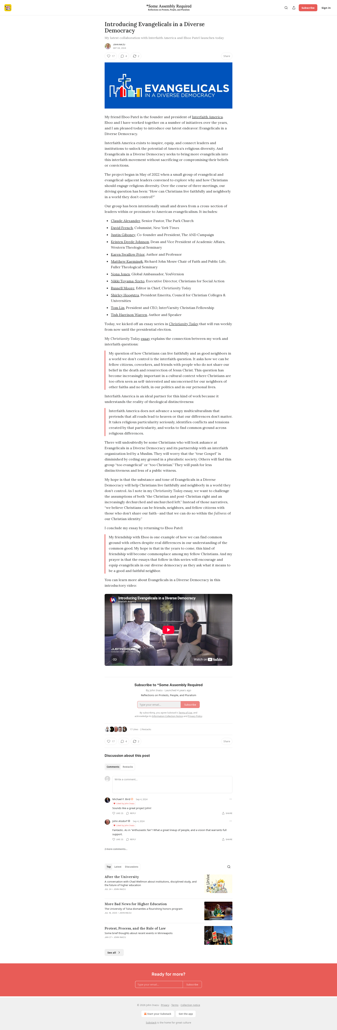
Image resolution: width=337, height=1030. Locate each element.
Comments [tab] (113, 766)
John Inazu (119, 44)
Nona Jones (120, 274)
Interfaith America (207, 117)
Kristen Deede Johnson (130, 242)
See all (111, 952)
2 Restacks (145, 729)
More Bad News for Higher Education (136, 904)
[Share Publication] (293, 7)
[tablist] (120, 766)
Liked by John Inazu (125, 803)
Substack (151, 1022)
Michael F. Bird (121, 799)
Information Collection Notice (167, 716)
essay (145, 338)
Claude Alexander (125, 220)
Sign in (326, 7)
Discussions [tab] (131, 866)
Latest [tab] (117, 866)
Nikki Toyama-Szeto (127, 281)
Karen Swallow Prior (128, 254)
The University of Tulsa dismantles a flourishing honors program (144, 908)
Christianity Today (183, 324)
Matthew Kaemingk (127, 261)
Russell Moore (122, 288)
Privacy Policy (195, 716)
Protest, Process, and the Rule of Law (135, 928)
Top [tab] (109, 866)
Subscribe (308, 7)
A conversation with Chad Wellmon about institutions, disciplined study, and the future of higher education (151, 883)
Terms (175, 1005)
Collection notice (190, 1005)
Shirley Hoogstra (125, 295)
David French (122, 227)
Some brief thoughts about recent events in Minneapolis (139, 933)
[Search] (286, 7)
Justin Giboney (123, 235)
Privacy (165, 1005)
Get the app (186, 1013)
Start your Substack (159, 1013)
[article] (168, 885)
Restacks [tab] (128, 766)
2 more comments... (116, 849)
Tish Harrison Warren (129, 314)
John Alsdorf (119, 821)
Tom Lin (117, 307)
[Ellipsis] (230, 799)
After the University (122, 877)
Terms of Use (185, 712)
